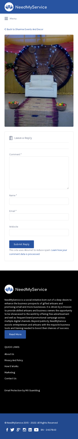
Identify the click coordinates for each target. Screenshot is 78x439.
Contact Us (11, 378)
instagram (24, 430)
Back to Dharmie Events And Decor (25, 29)
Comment (15, 154)
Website (13, 226)
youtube (36, 430)
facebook (7, 430)
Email (13, 211)
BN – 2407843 (48, 429)
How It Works (12, 366)
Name (13, 195)
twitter (12, 430)
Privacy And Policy (14, 360)
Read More (15, 334)
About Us (9, 354)
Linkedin (30, 430)
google (18, 430)
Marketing (10, 372)
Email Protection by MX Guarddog (22, 390)
